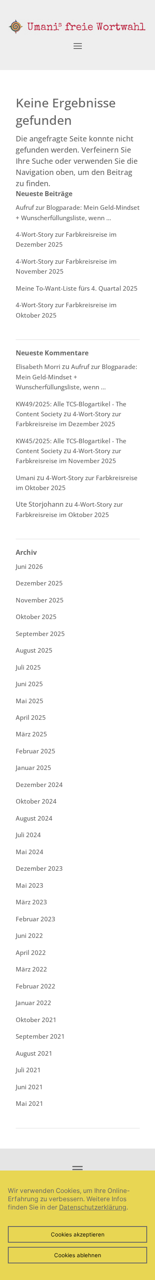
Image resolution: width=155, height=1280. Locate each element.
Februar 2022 (35, 986)
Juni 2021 (29, 1087)
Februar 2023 (35, 919)
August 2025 (34, 650)
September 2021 (40, 1036)
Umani (25, 478)
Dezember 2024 (39, 784)
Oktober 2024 (36, 801)
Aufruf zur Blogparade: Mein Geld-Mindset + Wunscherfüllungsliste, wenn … (76, 376)
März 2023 (31, 902)
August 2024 (34, 818)
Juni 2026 (29, 566)
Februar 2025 (35, 751)
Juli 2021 (28, 1070)
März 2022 (31, 969)
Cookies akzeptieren (78, 1234)
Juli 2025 (28, 667)
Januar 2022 (33, 1002)
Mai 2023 (29, 885)
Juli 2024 (28, 835)
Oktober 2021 (36, 1019)
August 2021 (34, 1053)
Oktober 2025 (36, 616)
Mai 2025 (29, 701)
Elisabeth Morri (38, 366)
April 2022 (31, 952)
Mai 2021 (29, 1103)
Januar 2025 (33, 767)
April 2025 (31, 717)
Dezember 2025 (39, 583)
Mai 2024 (29, 852)
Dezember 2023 (39, 868)
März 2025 (31, 734)
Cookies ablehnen (77, 1255)
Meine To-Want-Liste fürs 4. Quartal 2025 (77, 288)
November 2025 (40, 600)
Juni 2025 (29, 684)
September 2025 (40, 633)
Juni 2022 (29, 935)
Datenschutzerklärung (92, 1207)
